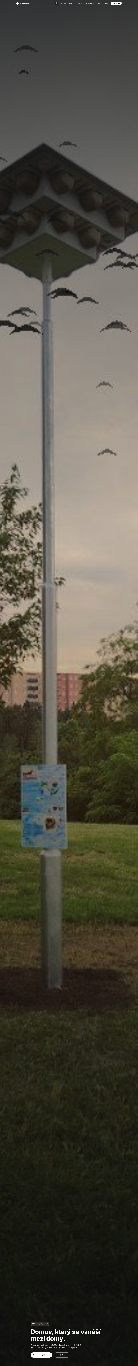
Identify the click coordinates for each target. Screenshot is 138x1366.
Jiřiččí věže (24, 3)
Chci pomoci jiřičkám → (41, 1355)
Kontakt (105, 3)
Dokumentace (89, 3)
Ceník (98, 3)
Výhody (71, 3)
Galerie (79, 3)
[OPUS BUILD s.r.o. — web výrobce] (56, 3)
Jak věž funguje (61, 1355)
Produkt (63, 3)
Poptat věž (116, 3)
